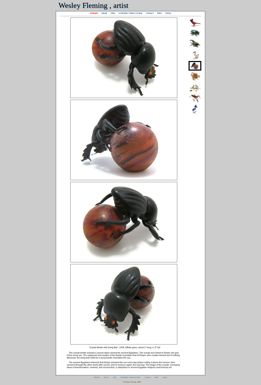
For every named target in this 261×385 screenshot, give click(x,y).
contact (150, 13)
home (168, 13)
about (104, 13)
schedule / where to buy (130, 13)
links (159, 13)
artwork (94, 13)
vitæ (113, 13)
